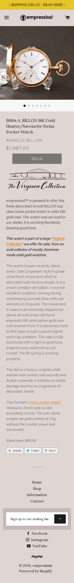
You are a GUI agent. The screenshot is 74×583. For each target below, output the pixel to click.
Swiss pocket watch (45, 402)
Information (37, 495)
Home (37, 482)
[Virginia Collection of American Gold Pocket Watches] (37, 189)
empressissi (42, 565)
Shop (37, 488)
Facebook (39, 533)
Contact (37, 501)
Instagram (39, 540)
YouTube (39, 546)
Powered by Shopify (35, 571)
